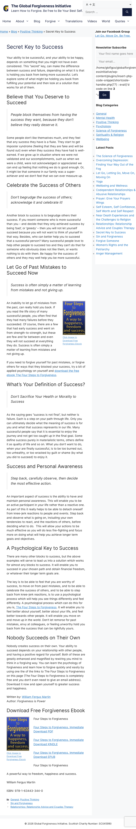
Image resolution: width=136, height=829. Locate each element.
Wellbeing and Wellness (112, 185)
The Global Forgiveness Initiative (41, 6)
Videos (92, 21)
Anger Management (109, 253)
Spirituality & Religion (110, 134)
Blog (37, 21)
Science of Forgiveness (111, 130)
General (14, 799)
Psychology (103, 126)
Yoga (99, 181)
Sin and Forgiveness (21, 803)
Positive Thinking (31, 31)
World (106, 21)
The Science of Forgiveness (114, 156)
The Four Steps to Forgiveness (36, 607)
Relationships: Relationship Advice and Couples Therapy (41, 806)
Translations (73, 21)
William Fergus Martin (36, 697)
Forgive (50, 21)
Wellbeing (102, 139)
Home (6, 21)
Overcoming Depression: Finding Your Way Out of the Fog (114, 164)
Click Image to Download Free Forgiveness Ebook (72, 340)
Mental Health (105, 117)
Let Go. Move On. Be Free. (113, 35)
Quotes (120, 21)
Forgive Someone (107, 240)
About (20, 21)
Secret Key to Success (111, 232)
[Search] (127, 12)
